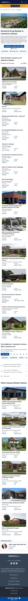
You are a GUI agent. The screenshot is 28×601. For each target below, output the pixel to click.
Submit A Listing (14, 581)
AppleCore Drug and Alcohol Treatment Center (11, 476)
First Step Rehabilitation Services (12, 130)
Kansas (13, 9)
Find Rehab (4, 51)
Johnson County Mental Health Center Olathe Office (12, 402)
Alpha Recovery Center (9, 82)
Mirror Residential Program (10, 528)
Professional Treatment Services (12, 155)
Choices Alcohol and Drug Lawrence (13, 307)
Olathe (21, 357)
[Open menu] (25, 2)
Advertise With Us (15, 584)
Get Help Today (13, 598)
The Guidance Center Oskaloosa (12, 331)
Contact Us (15, 575)
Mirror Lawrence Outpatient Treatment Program (11, 232)
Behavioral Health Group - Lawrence (13, 116)
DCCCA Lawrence (7, 284)
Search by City (14, 51)
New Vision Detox (7, 179)
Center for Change (8, 144)
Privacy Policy (14, 593)
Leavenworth (13, 357)
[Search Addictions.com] (22, 2)
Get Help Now (6, 6)
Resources (23, 51)
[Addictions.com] (1, 9)
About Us (14, 578)
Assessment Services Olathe (11, 452)
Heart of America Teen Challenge (12, 167)
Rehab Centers (6, 9)
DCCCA (4, 106)
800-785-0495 (15, 6)
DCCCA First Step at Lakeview (11, 294)
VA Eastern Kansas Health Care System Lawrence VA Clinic (12, 206)
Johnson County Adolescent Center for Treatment (13, 427)
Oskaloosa (5, 357)
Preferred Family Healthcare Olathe (13, 503)
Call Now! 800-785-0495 (14, 46)
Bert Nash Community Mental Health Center (13, 259)
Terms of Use (14, 590)
